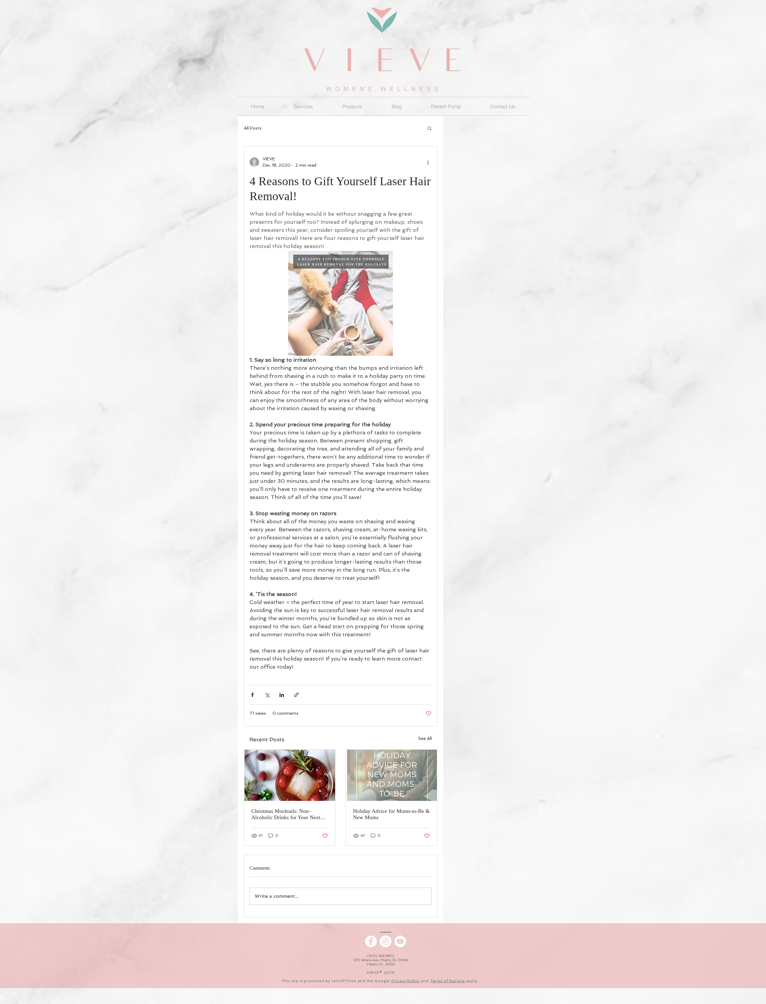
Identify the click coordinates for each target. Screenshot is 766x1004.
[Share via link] (296, 695)
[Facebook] (371, 941)
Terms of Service (448, 981)
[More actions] (427, 162)
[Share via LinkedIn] (282, 695)
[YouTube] (400, 941)
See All (425, 738)
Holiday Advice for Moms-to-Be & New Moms (391, 814)
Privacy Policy (405, 981)
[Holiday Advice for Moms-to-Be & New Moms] (391, 775)
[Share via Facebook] (252, 695)
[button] (352, 106)
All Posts (253, 128)
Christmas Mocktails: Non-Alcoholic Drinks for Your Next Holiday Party (285, 814)
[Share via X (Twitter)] (267, 695)
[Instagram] (385, 941)
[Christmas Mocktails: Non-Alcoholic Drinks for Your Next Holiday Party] (289, 775)
